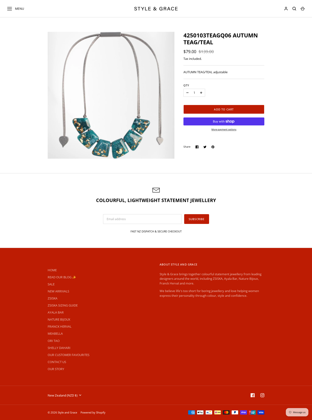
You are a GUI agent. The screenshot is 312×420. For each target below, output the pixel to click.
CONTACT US (57, 362)
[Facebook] (253, 395)
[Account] (286, 9)
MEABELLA (55, 333)
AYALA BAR (56, 312)
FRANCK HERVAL (60, 326)
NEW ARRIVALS (58, 291)
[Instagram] (262, 395)
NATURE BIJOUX (59, 319)
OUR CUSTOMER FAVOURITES (68, 355)
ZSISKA (52, 298)
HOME (52, 270)
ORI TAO (54, 341)
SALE (51, 284)
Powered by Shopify (93, 412)
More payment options (223, 129)
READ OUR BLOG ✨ (62, 277)
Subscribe (197, 219)
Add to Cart (224, 109)
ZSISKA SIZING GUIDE (63, 305)
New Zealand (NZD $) (62, 395)
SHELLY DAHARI (59, 348)
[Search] (294, 9)
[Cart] (303, 9)
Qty (186, 85)
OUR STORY (56, 369)
